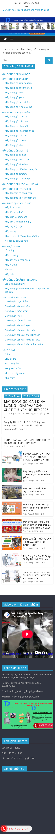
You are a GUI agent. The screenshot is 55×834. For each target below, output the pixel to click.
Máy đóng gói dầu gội (15, 154)
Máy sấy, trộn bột (13, 226)
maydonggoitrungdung (35, 413)
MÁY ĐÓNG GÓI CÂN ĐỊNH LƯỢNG (19, 279)
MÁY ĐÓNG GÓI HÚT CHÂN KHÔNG (20, 184)
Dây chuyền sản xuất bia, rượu (20, 330)
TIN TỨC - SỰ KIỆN (31, 396)
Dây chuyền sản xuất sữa (17, 306)
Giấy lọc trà (10, 358)
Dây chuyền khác (13, 315)
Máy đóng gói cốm (14, 92)
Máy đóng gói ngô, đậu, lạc (18, 106)
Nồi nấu (8, 269)
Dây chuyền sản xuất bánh (18, 320)
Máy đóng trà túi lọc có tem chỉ (20, 197)
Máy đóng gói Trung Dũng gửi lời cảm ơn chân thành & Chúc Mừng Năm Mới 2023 (37, 524)
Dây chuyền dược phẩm (16, 310)
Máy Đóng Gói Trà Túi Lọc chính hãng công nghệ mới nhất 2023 (36, 507)
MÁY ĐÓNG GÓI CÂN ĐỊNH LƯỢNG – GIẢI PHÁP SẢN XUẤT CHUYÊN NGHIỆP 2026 (26, 405)
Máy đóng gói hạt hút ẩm (17, 102)
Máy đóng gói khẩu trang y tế (19, 130)
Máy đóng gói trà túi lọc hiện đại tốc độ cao (35, 490)
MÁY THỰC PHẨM (11, 246)
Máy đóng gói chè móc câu (18, 87)
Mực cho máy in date (15, 373)
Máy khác (9, 274)
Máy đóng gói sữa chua (16, 164)
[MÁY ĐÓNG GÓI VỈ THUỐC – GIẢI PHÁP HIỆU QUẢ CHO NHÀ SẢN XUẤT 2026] (12, 452)
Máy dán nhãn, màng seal (17, 259)
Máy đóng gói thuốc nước (17, 178)
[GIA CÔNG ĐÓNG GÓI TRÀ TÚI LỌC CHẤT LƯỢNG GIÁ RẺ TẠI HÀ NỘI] (12, 570)
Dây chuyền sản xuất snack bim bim (22, 334)
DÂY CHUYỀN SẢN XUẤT (14, 297)
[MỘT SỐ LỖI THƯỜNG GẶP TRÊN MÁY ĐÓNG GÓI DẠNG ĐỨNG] (12, 537)
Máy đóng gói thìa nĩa (15, 140)
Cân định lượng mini (15, 283)
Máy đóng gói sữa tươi (16, 173)
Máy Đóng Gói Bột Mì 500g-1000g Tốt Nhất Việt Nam (37, 558)
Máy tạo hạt (11, 231)
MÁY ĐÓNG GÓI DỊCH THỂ (15, 150)
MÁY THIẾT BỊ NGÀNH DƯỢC (16, 203)
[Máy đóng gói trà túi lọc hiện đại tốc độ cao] (12, 486)
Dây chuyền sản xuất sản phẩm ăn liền (24, 344)
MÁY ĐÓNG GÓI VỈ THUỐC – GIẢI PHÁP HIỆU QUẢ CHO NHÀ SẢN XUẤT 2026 (36, 457)
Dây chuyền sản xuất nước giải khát (22, 339)
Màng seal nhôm (13, 368)
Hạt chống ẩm (12, 363)
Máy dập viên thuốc (14, 212)
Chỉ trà (8, 354)
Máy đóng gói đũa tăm (16, 121)
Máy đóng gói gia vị (14, 97)
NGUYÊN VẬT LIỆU (11, 350)
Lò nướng (9, 250)
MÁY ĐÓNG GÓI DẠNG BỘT (16, 74)
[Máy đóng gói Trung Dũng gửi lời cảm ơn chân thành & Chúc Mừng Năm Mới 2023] (12, 520)
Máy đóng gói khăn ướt (16, 125)
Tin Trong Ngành (13, 396)
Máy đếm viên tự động (16, 216)
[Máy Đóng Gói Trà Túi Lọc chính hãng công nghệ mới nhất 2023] (12, 503)
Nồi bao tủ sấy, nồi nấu (16, 240)
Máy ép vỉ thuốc (12, 207)
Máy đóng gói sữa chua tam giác (21, 169)
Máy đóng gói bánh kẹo (16, 116)
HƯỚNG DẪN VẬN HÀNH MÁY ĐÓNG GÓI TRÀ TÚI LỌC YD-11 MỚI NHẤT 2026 (27, 441)
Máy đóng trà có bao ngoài (18, 192)
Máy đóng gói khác (14, 145)
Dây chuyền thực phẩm (16, 301)
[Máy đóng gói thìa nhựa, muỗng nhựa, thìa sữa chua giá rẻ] (12, 469)
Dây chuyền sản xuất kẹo (17, 325)
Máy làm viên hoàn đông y (18, 221)
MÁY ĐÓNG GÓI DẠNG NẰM (16, 112)
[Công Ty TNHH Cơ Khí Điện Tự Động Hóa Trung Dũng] (5, 39)
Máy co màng (11, 255)
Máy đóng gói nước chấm (17, 159)
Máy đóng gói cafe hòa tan (18, 82)
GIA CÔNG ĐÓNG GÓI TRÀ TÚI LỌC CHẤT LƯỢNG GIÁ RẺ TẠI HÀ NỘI (36, 575)
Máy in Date (11, 264)
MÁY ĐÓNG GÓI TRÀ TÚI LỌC (16, 188)
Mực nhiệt (10, 377)
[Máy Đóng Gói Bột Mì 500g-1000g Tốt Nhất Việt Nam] (12, 554)
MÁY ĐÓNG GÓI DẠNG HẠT (15, 78)
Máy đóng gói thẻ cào (16, 135)
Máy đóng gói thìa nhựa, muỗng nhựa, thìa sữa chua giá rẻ (36, 474)
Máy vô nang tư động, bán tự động (22, 235)
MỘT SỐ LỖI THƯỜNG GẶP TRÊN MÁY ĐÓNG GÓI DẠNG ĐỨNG (37, 541)
